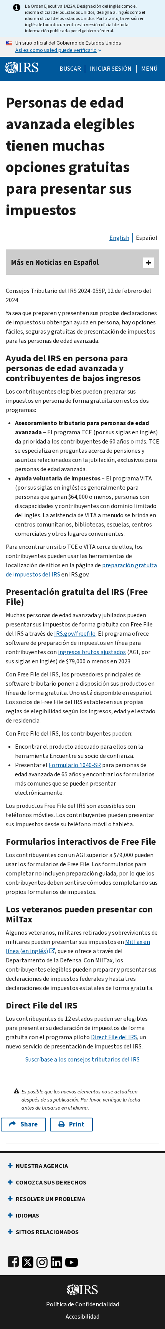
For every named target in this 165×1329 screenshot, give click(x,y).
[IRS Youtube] (71, 1260)
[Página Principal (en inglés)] (21, 67)
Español (146, 238)
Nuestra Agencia (42, 1166)
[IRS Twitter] (27, 1260)
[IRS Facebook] (13, 1260)
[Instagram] (42, 1260)
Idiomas (27, 1215)
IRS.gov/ (75, 634)
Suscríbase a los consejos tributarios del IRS (82, 1059)
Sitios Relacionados (47, 1232)
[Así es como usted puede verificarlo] (82, 47)
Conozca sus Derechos (51, 1182)
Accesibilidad (82, 1317)
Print (76, 1124)
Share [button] (29, 1124)
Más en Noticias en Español (55, 262)
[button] (111, 69)
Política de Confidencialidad (82, 1304)
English (119, 238)
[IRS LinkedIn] (56, 1260)
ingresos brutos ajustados (92, 652)
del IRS (114, 1037)
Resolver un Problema (50, 1199)
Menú (149, 69)
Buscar (70, 69)
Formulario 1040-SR (75, 765)
